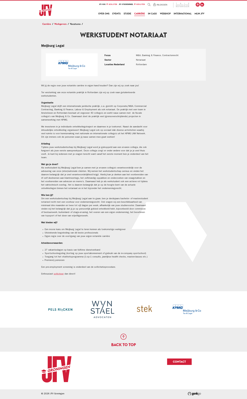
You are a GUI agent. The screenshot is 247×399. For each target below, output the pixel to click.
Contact (179, 361)
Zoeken (149, 4)
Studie (127, 13)
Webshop (165, 13)
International (183, 13)
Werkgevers (60, 24)
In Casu (152, 13)
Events (116, 13)
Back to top (123, 344)
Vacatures (75, 24)
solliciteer (59, 274)
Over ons (103, 13)
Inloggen (162, 5)
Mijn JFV (199, 13)
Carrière (139, 13)
